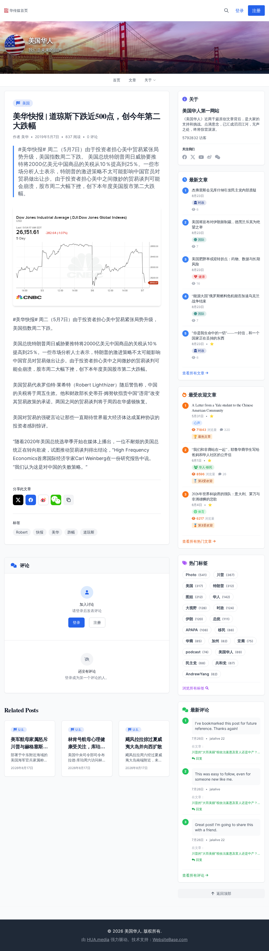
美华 (55, 532)
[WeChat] (217, 157)
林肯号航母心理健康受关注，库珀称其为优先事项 (86, 746)
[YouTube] (201, 157)
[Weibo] (209, 157)
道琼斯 (88, 532)
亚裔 (245, 641)
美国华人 (230, 652)
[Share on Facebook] (30, 500)
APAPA (197, 630)
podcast (197, 652)
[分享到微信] (56, 500)
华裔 (194, 641)
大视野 (196, 607)
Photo (196, 574)
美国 (194, 585)
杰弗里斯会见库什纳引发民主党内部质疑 (224, 189)
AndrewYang (202, 674)
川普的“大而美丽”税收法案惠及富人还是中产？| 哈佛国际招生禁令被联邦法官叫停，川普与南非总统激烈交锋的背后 (225, 752)
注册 (256, 10)
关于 (148, 80)
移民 (226, 630)
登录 (239, 10)
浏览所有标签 (193, 688)
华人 (221, 596)
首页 (116, 80)
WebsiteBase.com (170, 939)
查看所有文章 (193, 373)
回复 (199, 758)
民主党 (195, 663)
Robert (22, 532)
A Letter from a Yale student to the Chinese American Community (222, 408)
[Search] (226, 10)
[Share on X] (18, 500)
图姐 (194, 596)
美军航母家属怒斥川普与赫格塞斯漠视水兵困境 (29, 746)
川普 (226, 574)
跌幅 (71, 532)
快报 (39, 532)
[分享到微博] (43, 500)
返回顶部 (223, 893)
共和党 (225, 663)
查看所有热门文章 (197, 541)
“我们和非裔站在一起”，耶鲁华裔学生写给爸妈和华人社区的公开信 (225, 452)
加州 (219, 641)
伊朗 (194, 618)
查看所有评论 (193, 875)
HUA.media (98, 939)
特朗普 (223, 585)
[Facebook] (184, 157)
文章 (132, 80)
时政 (225, 607)
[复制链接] (68, 500)
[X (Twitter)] (192, 157)
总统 (221, 618)
